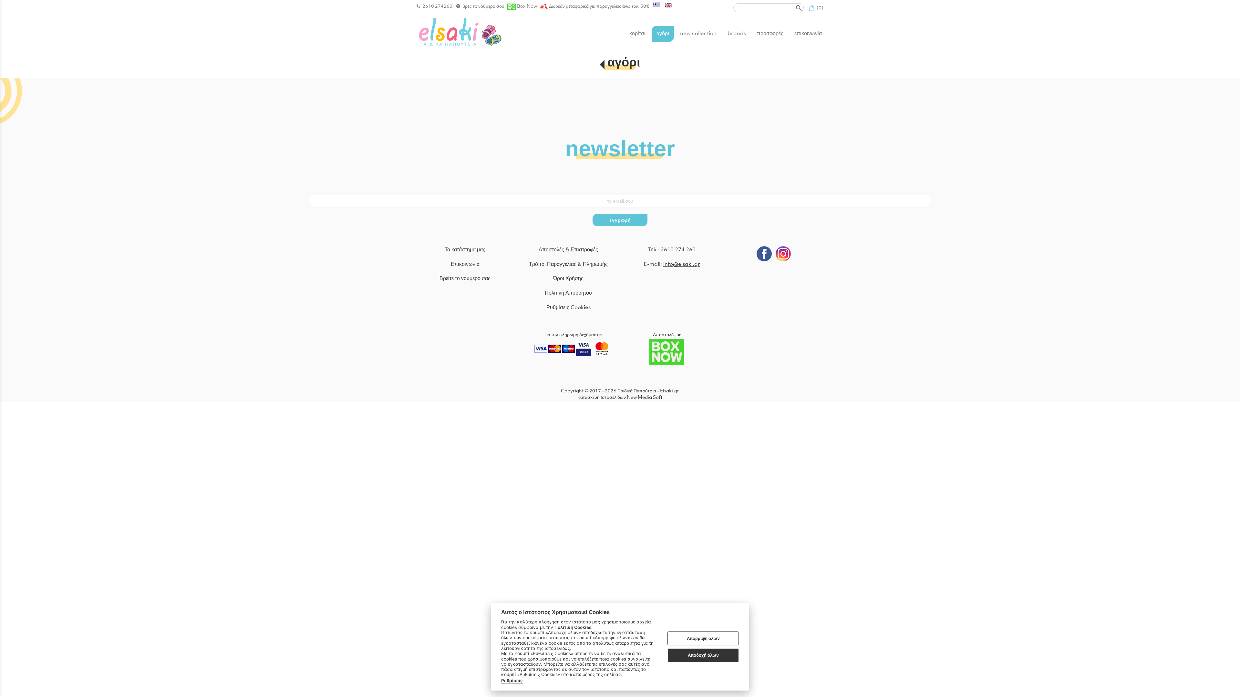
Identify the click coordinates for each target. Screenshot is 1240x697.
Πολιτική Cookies (572, 627)
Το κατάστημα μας (465, 250)
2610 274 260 (678, 250)
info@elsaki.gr (681, 264)
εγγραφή (620, 220)
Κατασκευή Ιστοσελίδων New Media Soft (620, 397)
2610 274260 (437, 6)
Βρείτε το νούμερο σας (465, 278)
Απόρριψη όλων (703, 638)
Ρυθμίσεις (512, 680)
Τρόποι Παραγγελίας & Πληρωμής (568, 264)
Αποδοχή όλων (703, 655)
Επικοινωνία (465, 264)
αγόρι (623, 63)
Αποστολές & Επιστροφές (568, 250)
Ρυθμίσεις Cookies (568, 307)
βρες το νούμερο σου (483, 6)
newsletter (620, 148)
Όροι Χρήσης (568, 278)
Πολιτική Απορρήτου (568, 293)
